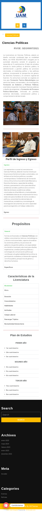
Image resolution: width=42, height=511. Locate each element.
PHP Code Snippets (12, 510)
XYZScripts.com (30, 510)
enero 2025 (5, 440)
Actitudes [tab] (8, 310)
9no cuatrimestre (12, 394)
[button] (21, 348)
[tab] (17, 25)
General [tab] (7, 231)
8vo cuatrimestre (12, 390)
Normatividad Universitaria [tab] (14, 324)
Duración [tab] (7, 296)
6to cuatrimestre (12, 375)
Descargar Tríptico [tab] (11, 319)
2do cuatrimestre (12, 352)
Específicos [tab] (8, 267)
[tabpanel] (21, 188)
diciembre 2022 (6, 454)
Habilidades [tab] (8, 306)
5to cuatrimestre (12, 371)
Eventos (4, 494)
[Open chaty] (6, 505)
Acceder (4, 474)
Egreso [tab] (6, 212)
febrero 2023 (5, 447)
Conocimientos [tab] (10, 301)
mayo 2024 (5, 444)
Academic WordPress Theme (15, 506)
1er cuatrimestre (12, 348)
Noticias (4, 497)
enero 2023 (5, 450)
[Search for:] (21, 415)
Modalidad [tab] (8, 286)
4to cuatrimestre (12, 367)
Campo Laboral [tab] (9, 315)
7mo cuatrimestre (12, 386)
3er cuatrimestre (12, 356)
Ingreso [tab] (6, 165)
